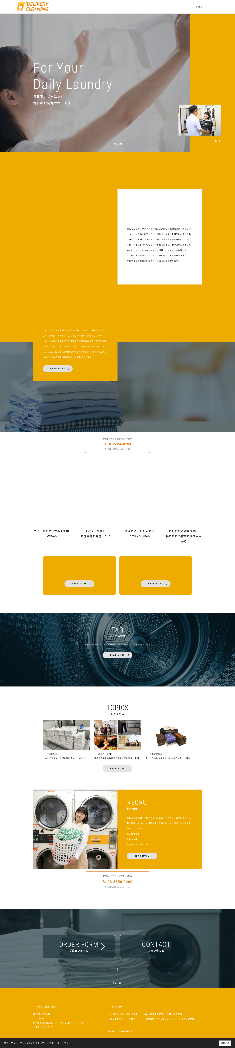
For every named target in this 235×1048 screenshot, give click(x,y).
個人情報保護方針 (125, 1031)
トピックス (134, 1018)
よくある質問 (116, 1018)
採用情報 (150, 1018)
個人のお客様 (175, 1013)
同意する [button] (225, 1043)
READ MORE (57, 368)
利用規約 (111, 1031)
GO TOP (117, 983)
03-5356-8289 (120, 444)
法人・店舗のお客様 (153, 1013)
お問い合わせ (187, 1018)
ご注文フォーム (167, 1018)
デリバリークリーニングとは (124, 1013)
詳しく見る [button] (63, 1043)
